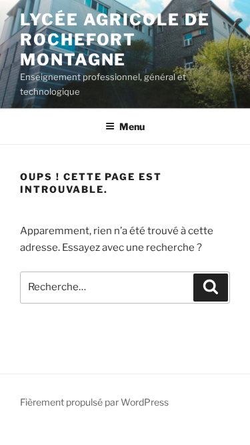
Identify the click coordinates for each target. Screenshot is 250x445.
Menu (132, 126)
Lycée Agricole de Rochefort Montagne (115, 39)
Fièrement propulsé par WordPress (94, 402)
